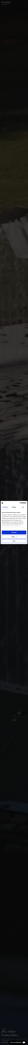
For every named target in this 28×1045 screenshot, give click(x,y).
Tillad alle (14, 532)
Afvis (14, 541)
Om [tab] (23, 507)
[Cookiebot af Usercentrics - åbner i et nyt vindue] (20, 503)
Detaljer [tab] (14, 507)
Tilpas (13, 536)
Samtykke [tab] (5, 507)
